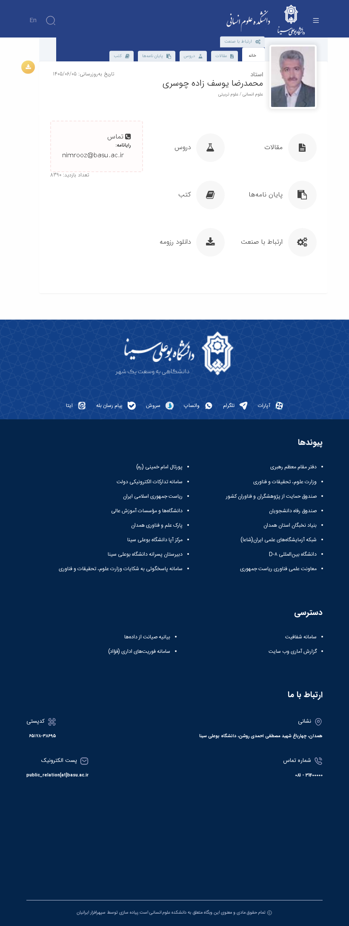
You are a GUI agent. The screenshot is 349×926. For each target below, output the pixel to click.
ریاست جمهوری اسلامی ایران (153, 496)
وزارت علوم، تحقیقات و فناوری (285, 482)
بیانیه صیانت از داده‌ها (147, 637)
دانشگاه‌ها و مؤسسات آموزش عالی (147, 511)
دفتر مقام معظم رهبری (293, 467)
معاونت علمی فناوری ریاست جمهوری (278, 569)
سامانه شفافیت (301, 637)
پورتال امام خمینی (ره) (159, 467)
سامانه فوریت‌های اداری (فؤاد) (139, 651)
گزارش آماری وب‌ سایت (293, 651)
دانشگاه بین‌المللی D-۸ (293, 554)
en (33, 20)
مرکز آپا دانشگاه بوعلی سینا (155, 540)
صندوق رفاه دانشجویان (293, 511)
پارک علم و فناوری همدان (157, 525)
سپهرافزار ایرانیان (91, 912)
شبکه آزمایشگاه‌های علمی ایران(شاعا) (278, 540)
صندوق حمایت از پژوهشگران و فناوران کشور (271, 496)
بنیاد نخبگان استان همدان (290, 525)
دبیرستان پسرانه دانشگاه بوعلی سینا (145, 554)
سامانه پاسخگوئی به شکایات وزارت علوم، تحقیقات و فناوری (121, 569)
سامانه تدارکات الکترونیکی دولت (150, 482)
